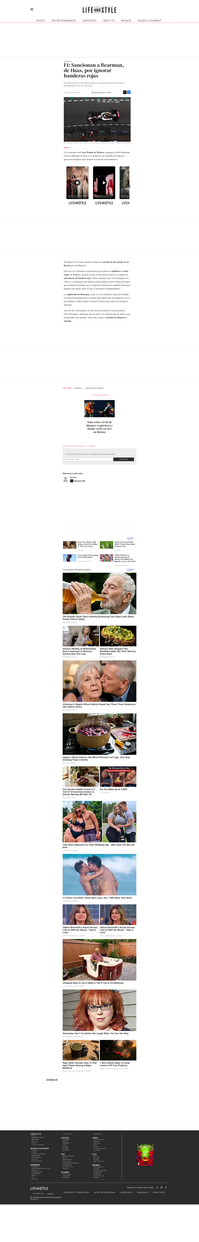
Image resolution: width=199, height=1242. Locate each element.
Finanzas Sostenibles (71, 1163)
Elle (94, 1154)
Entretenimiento (63, 20)
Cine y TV (109, 20)
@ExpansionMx (79, 481)
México (65, 1141)
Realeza (97, 1141)
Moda (96, 1145)
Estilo (40, 20)
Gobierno (66, 1139)
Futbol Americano (38, 1154)
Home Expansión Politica (41, 1168)
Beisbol (34, 1152)
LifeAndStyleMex (168, 1187)
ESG (33, 1177)
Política (65, 1138)
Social (65, 1157)
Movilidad (66, 1161)
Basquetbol (36, 1155)
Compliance (126, 1192)
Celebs (96, 1159)
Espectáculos (99, 1139)
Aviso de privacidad (104, 1192)
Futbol (34, 1150)
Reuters (73, 477)
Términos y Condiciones (76, 1192)
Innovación (67, 1165)
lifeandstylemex (163, 1187)
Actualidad (67, 1174)
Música (126, 20)
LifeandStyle (68, 1134)
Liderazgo (66, 1175)
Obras (34, 1175)
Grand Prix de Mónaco (94, 388)
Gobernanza (67, 1159)
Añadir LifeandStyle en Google (102, 92)
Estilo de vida (99, 1161)
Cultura (97, 1150)
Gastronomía (98, 1167)
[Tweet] (125, 92)
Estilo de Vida (99, 1175)
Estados (65, 1146)
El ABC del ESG (68, 1166)
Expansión (35, 1165)
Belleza (97, 1146)
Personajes (98, 1172)
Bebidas (96, 1168)
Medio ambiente (68, 1156)
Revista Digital (37, 1161)
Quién (95, 1138)
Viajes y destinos (100, 1170)
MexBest (96, 1165)
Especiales (97, 1134)
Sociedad (66, 1150)
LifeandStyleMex (157, 1187)
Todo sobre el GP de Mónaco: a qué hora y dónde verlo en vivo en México (99, 427)
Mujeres (35, 1179)
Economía (35, 1170)
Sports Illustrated (39, 1149)
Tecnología (36, 1173)
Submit (123, 459)
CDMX (64, 1145)
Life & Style (35, 1134)
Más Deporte (36, 1157)
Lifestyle (35, 1159)
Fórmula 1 (78, 388)
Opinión (66, 1148)
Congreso (66, 1143)
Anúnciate (142, 1192)
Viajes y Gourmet (150, 20)
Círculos (97, 1143)
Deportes (89, 20)
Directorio (159, 1192)
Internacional (37, 1172)
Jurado (96, 1177)
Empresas (35, 1166)
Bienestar (97, 1174)
